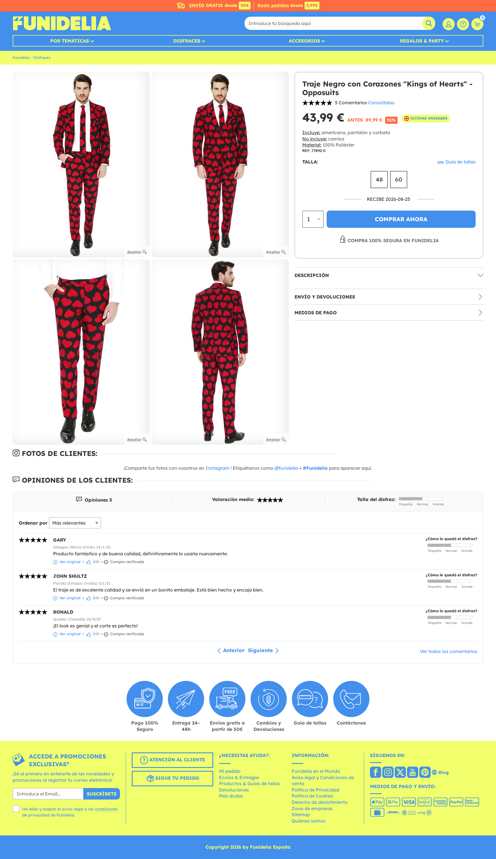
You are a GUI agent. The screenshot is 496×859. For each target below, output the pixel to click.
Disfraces (186, 40)
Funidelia (21, 57)
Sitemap (301, 814)
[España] (375, 772)
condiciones (106, 809)
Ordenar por (33, 523)
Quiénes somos (309, 821)
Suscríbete (102, 794)
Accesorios (304, 40)
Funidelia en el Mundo (316, 771)
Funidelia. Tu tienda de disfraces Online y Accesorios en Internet (62, 23)
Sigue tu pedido (176, 778)
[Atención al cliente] (463, 24)
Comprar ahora (401, 219)
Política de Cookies (312, 796)
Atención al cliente (176, 760)
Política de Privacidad (315, 790)
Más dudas (231, 796)
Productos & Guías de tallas (249, 783)
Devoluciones (234, 790)
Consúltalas (381, 102)
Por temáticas (69, 40)
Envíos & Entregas (239, 777)
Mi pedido (230, 771)
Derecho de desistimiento (320, 802)
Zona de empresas (312, 808)
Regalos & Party (422, 40)
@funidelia (286, 468)
